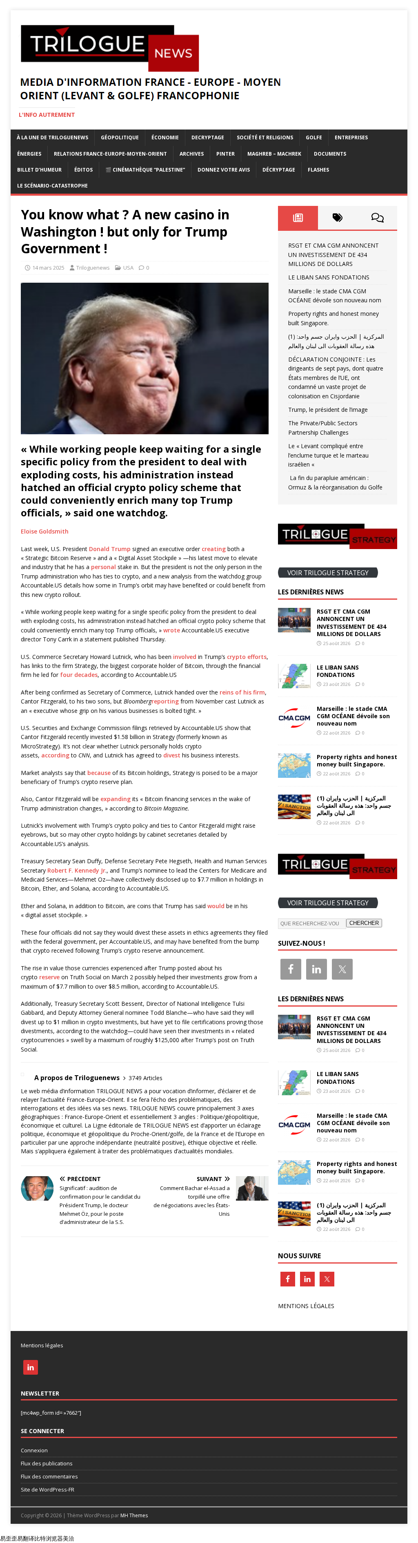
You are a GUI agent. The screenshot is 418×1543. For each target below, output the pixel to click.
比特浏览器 (48, 1538)
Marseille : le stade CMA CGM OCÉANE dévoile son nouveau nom (353, 716)
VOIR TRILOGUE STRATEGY (328, 572)
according (55, 755)
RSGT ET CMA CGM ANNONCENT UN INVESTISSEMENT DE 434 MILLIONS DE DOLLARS (333, 254)
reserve (49, 977)
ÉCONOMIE (165, 137)
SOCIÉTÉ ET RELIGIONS (265, 137)
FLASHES (318, 169)
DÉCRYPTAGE (278, 169)
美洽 (68, 1538)
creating (214, 549)
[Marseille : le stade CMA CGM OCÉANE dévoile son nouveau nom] (294, 724)
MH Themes (134, 1515)
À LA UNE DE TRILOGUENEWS (52, 137)
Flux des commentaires (49, 1476)
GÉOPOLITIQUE (120, 137)
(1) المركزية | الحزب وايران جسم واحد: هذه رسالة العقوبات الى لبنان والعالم (354, 805)
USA (128, 267)
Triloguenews (93, 267)
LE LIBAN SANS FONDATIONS (328, 277)
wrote (171, 630)
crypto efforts (247, 657)
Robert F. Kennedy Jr (76, 870)
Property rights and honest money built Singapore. (357, 760)
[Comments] (377, 218)
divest (171, 755)
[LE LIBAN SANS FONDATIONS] (294, 683)
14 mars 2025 (48, 267)
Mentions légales (42, 1345)
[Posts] (298, 218)
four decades (79, 675)
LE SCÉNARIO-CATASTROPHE (52, 185)
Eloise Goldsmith (45, 531)
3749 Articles (145, 1078)
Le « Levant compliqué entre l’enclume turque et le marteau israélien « (328, 455)
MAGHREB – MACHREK (274, 153)
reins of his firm (242, 692)
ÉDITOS (83, 169)
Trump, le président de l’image (328, 409)
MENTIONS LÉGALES (306, 1306)
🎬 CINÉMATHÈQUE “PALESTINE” (145, 169)
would (216, 906)
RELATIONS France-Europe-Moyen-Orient (110, 153)
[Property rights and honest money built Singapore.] (294, 773)
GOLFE (314, 137)
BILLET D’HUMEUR (39, 169)
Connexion (34, 1450)
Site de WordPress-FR (47, 1489)
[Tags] (338, 218)
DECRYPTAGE (207, 137)
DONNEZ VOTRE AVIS (224, 169)
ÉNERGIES (29, 153)
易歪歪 (8, 1538)
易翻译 (25, 1538)
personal (103, 567)
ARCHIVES (192, 153)
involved (184, 657)
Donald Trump (110, 549)
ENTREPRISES (351, 137)
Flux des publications (47, 1463)
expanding (115, 799)
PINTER (225, 153)
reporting (165, 701)
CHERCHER (364, 923)
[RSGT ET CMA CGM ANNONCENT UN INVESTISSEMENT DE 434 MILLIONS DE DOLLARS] (294, 628)
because (99, 773)
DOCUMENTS (330, 153)
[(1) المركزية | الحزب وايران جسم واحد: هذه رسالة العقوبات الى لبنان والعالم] (294, 814)
